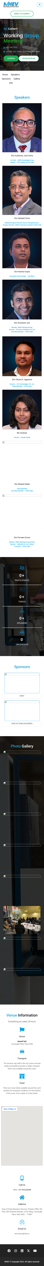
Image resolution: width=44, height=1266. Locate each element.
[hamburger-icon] (39, 5)
